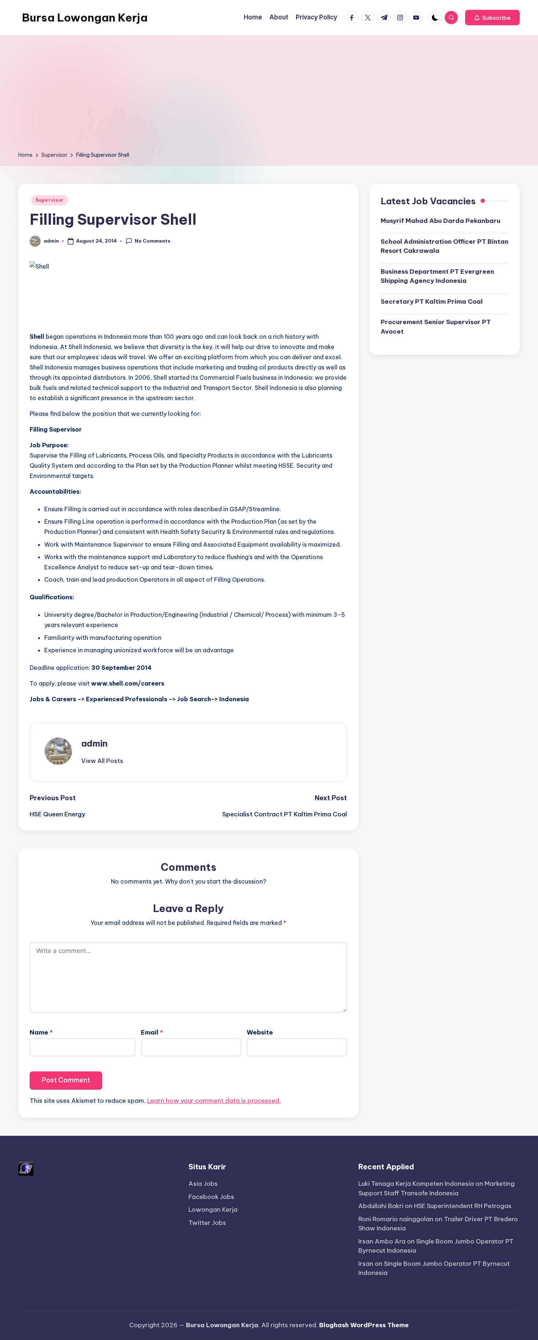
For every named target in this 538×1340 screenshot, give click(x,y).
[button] (492, 17)
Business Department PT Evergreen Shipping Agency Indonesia (437, 276)
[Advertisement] (269, 96)
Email (152, 1032)
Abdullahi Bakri (380, 1206)
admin (94, 743)
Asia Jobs (203, 1184)
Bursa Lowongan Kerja (84, 17)
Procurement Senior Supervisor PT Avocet (436, 326)
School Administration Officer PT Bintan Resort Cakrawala (444, 246)
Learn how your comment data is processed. (214, 1101)
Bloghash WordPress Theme (364, 1325)
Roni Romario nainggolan (395, 1219)
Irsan (365, 1264)
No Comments (153, 241)
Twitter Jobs (207, 1223)
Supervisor (50, 200)
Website (260, 1032)
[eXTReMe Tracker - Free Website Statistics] (25, 1168)
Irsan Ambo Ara (382, 1241)
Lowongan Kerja (213, 1210)
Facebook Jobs (211, 1197)
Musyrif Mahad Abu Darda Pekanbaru (440, 221)
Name (41, 1032)
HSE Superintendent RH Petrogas (463, 1206)
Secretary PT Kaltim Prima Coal (432, 301)
